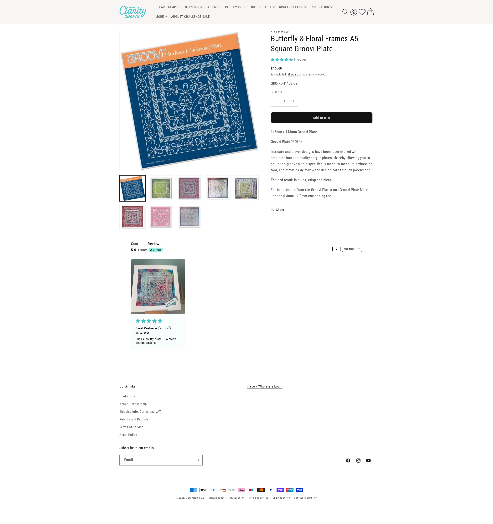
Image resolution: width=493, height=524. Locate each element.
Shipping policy (281, 497)
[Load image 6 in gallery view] (132, 217)
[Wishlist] (362, 12)
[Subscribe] (197, 460)
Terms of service (258, 497)
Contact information (305, 497)
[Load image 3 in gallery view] (189, 188)
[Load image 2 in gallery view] (161, 188)
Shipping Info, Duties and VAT (140, 412)
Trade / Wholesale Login (265, 386)
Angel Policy (128, 435)
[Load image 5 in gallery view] (246, 188)
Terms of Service (131, 427)
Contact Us (127, 396)
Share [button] (280, 210)
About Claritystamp (133, 404)
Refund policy (217, 497)
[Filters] (336, 249)
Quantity (276, 92)
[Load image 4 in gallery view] (218, 188)
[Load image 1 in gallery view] (132, 188)
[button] (167, 7)
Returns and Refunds (133, 419)
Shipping (293, 74)
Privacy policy (237, 497)
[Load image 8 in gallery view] (189, 217)
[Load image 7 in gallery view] (161, 217)
